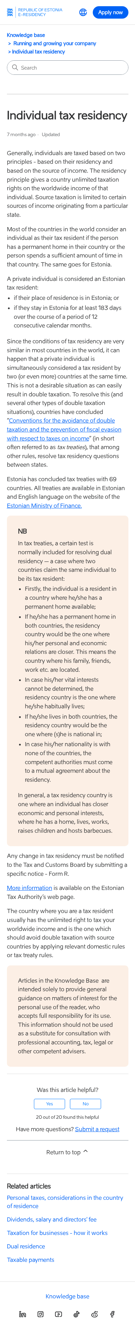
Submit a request (97, 1129)
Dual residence (26, 1246)
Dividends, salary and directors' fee (52, 1219)
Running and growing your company (55, 43)
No (86, 1103)
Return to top (64, 1152)
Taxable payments (30, 1259)
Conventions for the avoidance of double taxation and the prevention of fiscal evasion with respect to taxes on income (64, 429)
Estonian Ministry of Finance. (44, 505)
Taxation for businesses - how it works (57, 1232)
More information (29, 887)
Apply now (110, 12)
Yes (49, 1103)
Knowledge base (26, 35)
